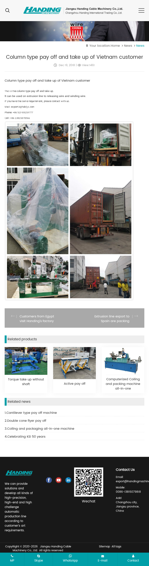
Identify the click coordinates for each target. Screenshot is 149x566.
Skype (38, 560)
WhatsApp (70, 560)
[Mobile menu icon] (141, 10)
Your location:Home (104, 45)
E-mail (102, 560)
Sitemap (104, 546)
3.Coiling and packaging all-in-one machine (39, 428)
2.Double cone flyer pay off (25, 420)
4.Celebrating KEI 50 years (25, 436)
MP (12, 560)
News (128, 45)
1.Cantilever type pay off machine (31, 412)
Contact (133, 560)
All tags (116, 546)
